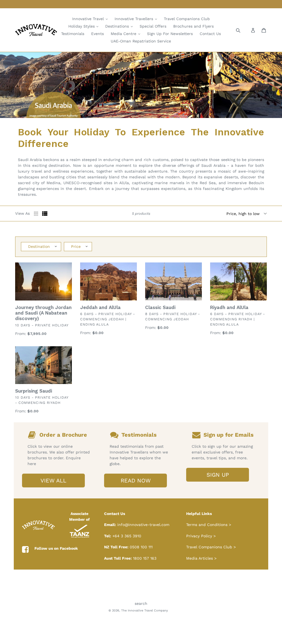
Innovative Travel (88, 19)
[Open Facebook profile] (25, 550)
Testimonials (72, 33)
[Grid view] (36, 214)
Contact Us (210, 33)
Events (97, 33)
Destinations (117, 26)
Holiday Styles (82, 26)
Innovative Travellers (134, 19)
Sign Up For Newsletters (170, 33)
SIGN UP (218, 474)
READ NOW (136, 480)
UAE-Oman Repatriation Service (141, 41)
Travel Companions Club (187, 19)
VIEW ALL (53, 480)
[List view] (45, 214)
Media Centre (124, 33)
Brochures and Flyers (193, 26)
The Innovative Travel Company (144, 610)
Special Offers (153, 26)
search (141, 603)
